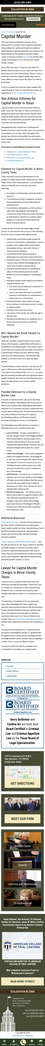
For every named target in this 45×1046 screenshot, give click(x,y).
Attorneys (14, 1045)
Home (3, 32)
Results (32, 1045)
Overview (9, 666)
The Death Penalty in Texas (17, 154)
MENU (4, 1045)
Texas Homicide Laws (9, 522)
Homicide (10, 32)
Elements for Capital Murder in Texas (21, 152)
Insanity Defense (12, 671)
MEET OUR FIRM (22, 819)
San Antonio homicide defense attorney (28, 619)
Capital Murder (11, 676)
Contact (41, 1045)
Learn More (33, 19)
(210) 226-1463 (37, 1010)
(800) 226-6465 (37, 1013)
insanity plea (31, 372)
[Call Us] (23, 1042)
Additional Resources (15, 160)
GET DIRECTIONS (22, 783)
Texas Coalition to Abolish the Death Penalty (18, 542)
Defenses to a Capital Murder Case (20, 157)
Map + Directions (18, 1006)
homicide (26, 57)
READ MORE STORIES (22, 981)
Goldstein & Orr (18, 1035)
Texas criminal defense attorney (23, 93)
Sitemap (29, 1035)
